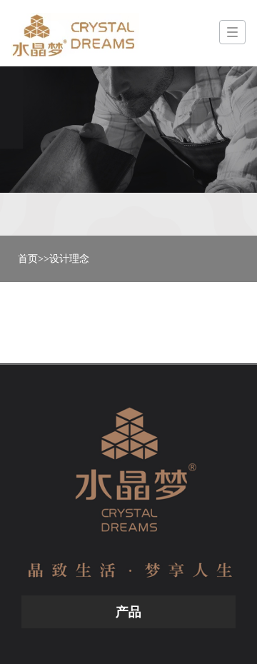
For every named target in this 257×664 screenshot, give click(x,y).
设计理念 (69, 258)
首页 (28, 258)
